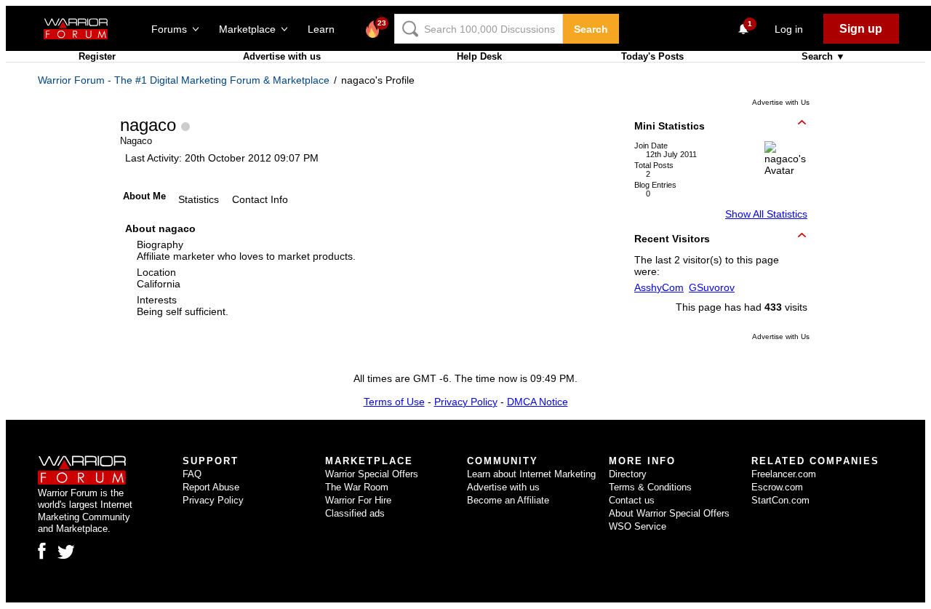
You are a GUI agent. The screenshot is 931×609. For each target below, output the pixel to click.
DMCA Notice (537, 401)
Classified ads (355, 513)
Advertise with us (282, 56)
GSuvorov (712, 287)
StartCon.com (780, 500)
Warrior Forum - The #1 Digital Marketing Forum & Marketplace (183, 80)
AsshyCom (659, 287)
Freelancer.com (783, 474)
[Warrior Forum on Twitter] (66, 552)
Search (591, 29)
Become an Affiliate (508, 500)
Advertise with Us (781, 102)
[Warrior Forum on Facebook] (42, 551)
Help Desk (479, 56)
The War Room (356, 487)
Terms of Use (394, 401)
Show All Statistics (766, 214)
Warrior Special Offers (371, 474)
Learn (325, 29)
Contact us (632, 500)
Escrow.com (777, 487)
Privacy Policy (466, 401)
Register (97, 56)
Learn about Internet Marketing (531, 474)
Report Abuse (211, 487)
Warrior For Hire (358, 500)
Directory (628, 474)
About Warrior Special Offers (669, 513)
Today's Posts (652, 56)
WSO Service (637, 526)
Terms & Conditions (650, 487)
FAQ (192, 474)
